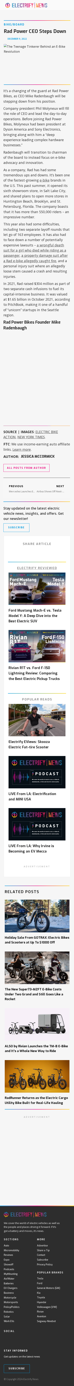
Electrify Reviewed (37, 568)
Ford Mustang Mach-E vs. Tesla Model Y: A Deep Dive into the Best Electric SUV (35, 615)
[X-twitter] (14, 1339)
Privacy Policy (45, 1264)
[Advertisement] (37, 373)
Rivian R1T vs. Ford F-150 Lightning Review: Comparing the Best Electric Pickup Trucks (34, 673)
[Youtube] (21, 1339)
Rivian (40, 1311)
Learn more (22, 449)
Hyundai (41, 1302)
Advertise (42, 1245)
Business (9, 1292)
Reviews (8, 1255)
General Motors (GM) (48, 1288)
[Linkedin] (37, 1339)
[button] (62, 5)
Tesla (40, 1278)
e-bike (45, 180)
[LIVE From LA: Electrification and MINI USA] (37, 772)
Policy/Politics (12, 1307)
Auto (6, 1245)
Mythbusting (11, 1274)
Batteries (9, 1283)
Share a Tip (43, 1250)
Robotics (9, 1311)
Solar (7, 1316)
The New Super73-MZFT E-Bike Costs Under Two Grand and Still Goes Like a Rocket (34, 994)
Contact (41, 1255)
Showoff (8, 1264)
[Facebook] (6, 1339)
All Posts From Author (26, 468)
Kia (38, 1292)
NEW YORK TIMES (31, 437)
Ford (39, 1283)
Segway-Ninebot (46, 1321)
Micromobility (11, 1250)
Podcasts (9, 1269)
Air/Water (9, 1278)
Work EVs (9, 1321)
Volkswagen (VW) (47, 1307)
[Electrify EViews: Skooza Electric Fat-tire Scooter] (37, 720)
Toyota (41, 1297)
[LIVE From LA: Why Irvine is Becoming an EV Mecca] (37, 824)
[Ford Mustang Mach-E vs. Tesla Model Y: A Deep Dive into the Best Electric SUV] (37, 589)
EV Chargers (10, 1288)
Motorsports (11, 1302)
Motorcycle (10, 1297)
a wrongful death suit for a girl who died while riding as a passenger (34, 250)
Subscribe (42, 1259)
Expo (6, 1259)
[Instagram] (29, 1339)
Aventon (41, 1316)
